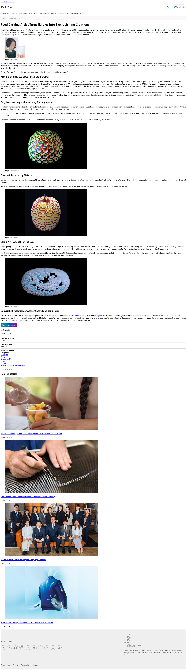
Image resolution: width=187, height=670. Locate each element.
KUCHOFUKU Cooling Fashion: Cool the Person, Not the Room (27, 622)
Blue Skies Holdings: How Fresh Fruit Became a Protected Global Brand (31, 433)
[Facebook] (5, 369)
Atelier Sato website (73, 315)
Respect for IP (6, 359)
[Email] (11, 369)
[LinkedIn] (9, 369)
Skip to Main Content (8, 2)
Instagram (98, 315)
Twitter (87, 315)
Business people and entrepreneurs (13, 365)
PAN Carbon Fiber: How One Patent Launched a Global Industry (28, 496)
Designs (3, 357)
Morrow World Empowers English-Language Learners (23, 559)
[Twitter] (7, 369)
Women (3, 363)
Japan (3, 361)
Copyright (4, 355)
